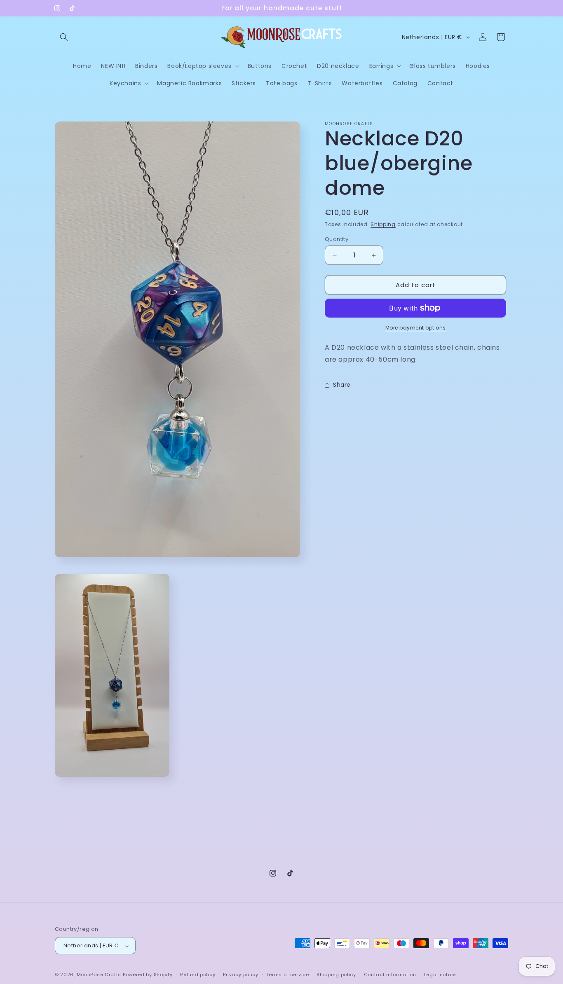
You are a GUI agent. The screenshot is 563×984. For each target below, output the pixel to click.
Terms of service (287, 975)
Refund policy (197, 975)
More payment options (415, 327)
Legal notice (440, 975)
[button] (64, 37)
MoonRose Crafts (99, 975)
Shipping (383, 224)
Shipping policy (336, 975)
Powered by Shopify (148, 975)
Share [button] (342, 385)
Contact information (390, 975)
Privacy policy (240, 975)
